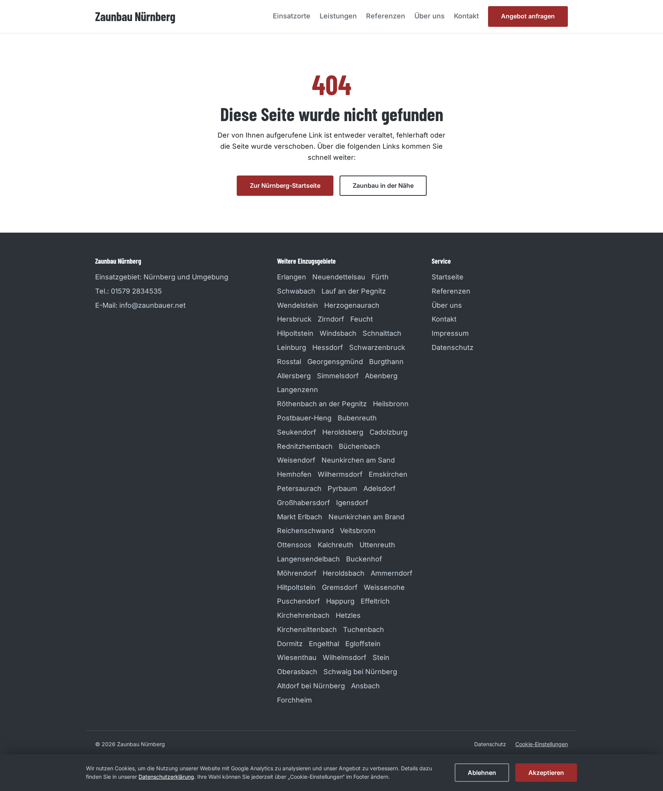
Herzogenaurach (351, 305)
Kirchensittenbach (307, 629)
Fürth (380, 277)
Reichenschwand (305, 531)
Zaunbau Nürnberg (135, 16)
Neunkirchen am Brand (366, 517)
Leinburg (291, 347)
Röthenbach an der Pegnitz (322, 404)
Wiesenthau (297, 657)
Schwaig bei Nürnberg (360, 672)
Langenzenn (297, 390)
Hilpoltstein (295, 333)
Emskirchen (388, 474)
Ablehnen (482, 772)
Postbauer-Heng (304, 418)
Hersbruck (294, 319)
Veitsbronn (358, 531)
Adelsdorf (379, 488)
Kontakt (466, 16)
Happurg (340, 601)
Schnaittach (382, 333)
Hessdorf (327, 347)
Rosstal (289, 362)
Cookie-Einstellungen (541, 744)
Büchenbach (359, 446)
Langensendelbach (308, 559)
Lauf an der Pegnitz (354, 291)
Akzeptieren (546, 772)
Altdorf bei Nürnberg (311, 686)
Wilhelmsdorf (344, 657)
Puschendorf (298, 601)
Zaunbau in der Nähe (383, 185)
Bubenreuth (357, 418)
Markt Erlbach (299, 517)
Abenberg (381, 376)
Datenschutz (452, 347)
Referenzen (385, 16)
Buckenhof (364, 559)
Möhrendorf (297, 573)
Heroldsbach (343, 573)
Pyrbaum (342, 488)
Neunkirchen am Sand (358, 460)
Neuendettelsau (338, 277)
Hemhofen (294, 474)
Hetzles (348, 615)
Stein (381, 657)
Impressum (450, 333)
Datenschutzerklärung (166, 776)
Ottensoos (294, 545)
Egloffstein (363, 644)
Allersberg (294, 376)
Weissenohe (384, 587)
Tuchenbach (363, 629)
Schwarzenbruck (377, 347)
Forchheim (294, 700)
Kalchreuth (335, 545)
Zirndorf (331, 319)
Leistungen (338, 16)
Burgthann (386, 362)
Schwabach (296, 291)
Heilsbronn (391, 404)
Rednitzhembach (305, 446)
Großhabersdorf (303, 503)
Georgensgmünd (335, 362)
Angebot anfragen (528, 16)
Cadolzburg (388, 432)
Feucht (361, 319)
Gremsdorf (340, 587)
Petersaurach (299, 488)
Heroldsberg (342, 432)
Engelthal (324, 644)
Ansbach (365, 686)
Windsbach (338, 333)
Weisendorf (296, 460)
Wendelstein (297, 305)
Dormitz (290, 644)
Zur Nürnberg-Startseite (285, 185)
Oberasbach (297, 672)
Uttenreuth (377, 545)
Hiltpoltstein (296, 587)
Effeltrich (375, 601)
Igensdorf (352, 503)
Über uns (429, 16)
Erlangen (291, 277)
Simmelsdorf (338, 376)
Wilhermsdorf (340, 474)
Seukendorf (296, 432)
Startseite (447, 277)
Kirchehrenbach (303, 615)
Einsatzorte (291, 16)
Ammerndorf (391, 573)
